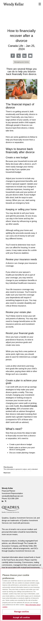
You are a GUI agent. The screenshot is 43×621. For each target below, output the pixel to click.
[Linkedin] (24, 56)
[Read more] (7, 472)
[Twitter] (18, 56)
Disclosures (8, 467)
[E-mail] (30, 56)
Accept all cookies (21, 617)
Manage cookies (21, 611)
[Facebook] (12, 56)
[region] (21, 594)
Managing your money (21, 62)
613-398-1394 (13, 498)
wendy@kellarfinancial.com (12, 496)
